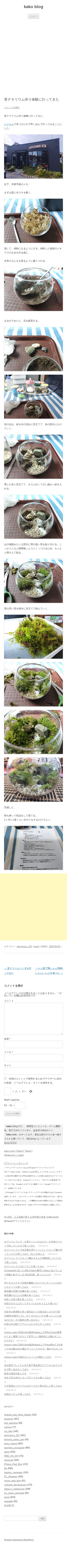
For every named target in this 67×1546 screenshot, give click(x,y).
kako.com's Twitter (13, 1151)
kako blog (33, 6)
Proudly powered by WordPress (19, 1540)
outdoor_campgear (13, 1472)
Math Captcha (11, 1099)
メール (8, 1052)
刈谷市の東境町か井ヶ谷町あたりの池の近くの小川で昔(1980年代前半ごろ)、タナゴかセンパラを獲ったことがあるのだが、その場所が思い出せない (33, 1315)
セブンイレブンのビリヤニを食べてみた (24, 1266)
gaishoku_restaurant (14, 1447)
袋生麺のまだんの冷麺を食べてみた (22, 1295)
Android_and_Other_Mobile (17, 1414)
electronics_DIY (24, 946)
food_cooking (10, 1443)
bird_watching (11, 1423)
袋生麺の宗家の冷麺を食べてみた (21, 1291)
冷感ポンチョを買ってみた (17, 1394)
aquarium (8, 1419)
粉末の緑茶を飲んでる (15, 1373)
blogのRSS (10, 1142)
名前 (7, 1038)
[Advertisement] (33, 53)
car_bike (8, 1431)
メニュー (33, 16)
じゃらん (9, 124)
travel (36, 946)
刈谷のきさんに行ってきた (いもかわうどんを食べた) (31, 1303)
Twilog (28, 1151)
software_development (15, 1485)
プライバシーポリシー (16, 1163)
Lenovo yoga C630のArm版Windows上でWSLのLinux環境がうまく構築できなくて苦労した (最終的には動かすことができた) (33, 1336)
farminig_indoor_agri (14, 1439)
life (5, 1468)
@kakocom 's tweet (14, 1155)
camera (8, 1427)
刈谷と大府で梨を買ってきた (18, 1299)
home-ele (8, 1460)
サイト (7, 1065)
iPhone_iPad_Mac (13, 1464)
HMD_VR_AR (11, 1456)
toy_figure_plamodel (14, 1493)
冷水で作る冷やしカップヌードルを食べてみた (27, 1377)
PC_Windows (10, 1476)
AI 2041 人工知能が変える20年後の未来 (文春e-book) (31, 1217)
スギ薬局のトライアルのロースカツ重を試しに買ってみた (33, 1386)
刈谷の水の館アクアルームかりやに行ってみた (27, 1324)
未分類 (7, 1505)
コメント (9, 1000)
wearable (8, 1501)
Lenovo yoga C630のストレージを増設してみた (28, 1357)
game (7, 1452)
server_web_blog (12, 1480)
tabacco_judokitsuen (14, 1489)
